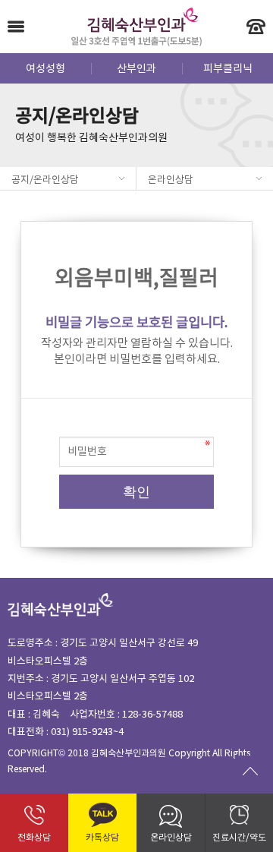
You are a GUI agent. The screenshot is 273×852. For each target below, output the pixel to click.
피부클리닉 (228, 69)
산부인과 (136, 69)
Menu (16, 26)
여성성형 (45, 69)
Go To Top (250, 771)
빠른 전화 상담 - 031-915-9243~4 (256, 26)
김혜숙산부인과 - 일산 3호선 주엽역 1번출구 (137, 26)
